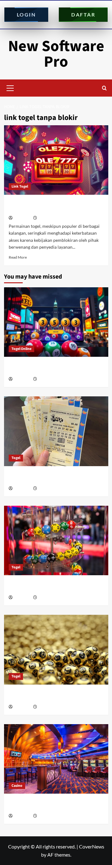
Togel (16, 458)
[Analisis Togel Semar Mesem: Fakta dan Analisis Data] (56, 322)
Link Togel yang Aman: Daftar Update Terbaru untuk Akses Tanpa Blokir (49, 206)
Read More (18, 257)
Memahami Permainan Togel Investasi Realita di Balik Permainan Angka (56, 695)
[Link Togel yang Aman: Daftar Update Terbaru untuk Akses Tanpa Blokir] (56, 160)
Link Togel (20, 186)
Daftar (83, 14)
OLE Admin (22, 218)
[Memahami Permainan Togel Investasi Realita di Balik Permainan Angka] (56, 649)
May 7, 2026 (47, 488)
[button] (10, 87)
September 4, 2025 (52, 218)
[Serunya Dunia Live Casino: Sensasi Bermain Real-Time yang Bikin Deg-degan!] (56, 759)
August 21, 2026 (50, 379)
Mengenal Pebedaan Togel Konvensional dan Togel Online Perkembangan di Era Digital (55, 477)
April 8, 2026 (47, 707)
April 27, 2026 (48, 597)
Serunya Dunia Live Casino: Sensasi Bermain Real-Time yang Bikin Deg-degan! (55, 804)
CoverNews (91, 846)
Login (26, 14)
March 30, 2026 (49, 816)
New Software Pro (56, 54)
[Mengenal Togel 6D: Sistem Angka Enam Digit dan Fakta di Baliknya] (56, 540)
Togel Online (21, 348)
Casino (17, 785)
